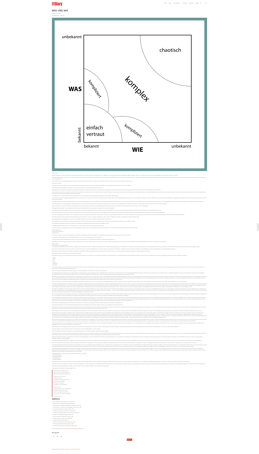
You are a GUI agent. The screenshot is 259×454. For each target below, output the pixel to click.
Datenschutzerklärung (75, 449)
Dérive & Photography (73, 428)
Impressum (67, 449)
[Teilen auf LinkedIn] (57, 436)
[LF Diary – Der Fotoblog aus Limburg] (58, 3)
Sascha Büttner (61, 449)
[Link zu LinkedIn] (206, 3)
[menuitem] (165, 3)
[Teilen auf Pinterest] (54, 436)
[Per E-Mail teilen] (61, 436)
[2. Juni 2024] (258, 227)
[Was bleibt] (1, 227)
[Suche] (201, 3)
